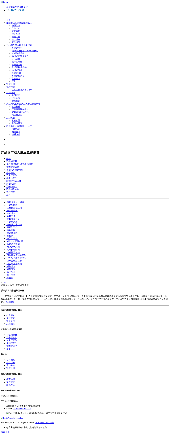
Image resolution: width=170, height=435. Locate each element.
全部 (8, 158)
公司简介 (16, 25)
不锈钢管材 (17, 48)
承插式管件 (11, 343)
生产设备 (16, 39)
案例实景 (16, 120)
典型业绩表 (17, 123)
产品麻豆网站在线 (20, 109)
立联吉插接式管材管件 (22, 90)
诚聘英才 (16, 132)
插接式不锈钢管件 (20, 56)
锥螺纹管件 (11, 346)
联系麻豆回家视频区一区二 (19, 126)
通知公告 (16, 101)
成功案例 (10, 118)
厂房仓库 (10, 324)
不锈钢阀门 (17, 73)
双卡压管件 (17, 62)
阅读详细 (10, 302)
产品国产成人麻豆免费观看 (19, 45)
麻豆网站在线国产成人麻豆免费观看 (23, 104)
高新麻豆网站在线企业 (17, 7)
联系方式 (16, 134)
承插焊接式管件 (19, 67)
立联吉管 (16, 78)
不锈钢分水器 (18, 76)
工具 (14, 81)
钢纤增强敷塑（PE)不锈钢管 (25, 51)
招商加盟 (16, 129)
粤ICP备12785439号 (44, 422)
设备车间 (16, 34)
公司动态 (16, 95)
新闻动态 (10, 92)
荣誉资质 (16, 31)
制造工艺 (16, 37)
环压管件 (16, 59)
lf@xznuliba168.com (22, 408)
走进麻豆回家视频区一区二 (19, 23)
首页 (8, 20)
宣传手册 (10, 84)
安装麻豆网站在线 (20, 112)
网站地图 (5, 432)
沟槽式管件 (17, 70)
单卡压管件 (17, 64)
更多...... (10, 349)
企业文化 (16, 28)
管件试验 (16, 42)
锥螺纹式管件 (18, 53)
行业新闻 (16, 98)
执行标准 (16, 106)
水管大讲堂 (17, 115)
